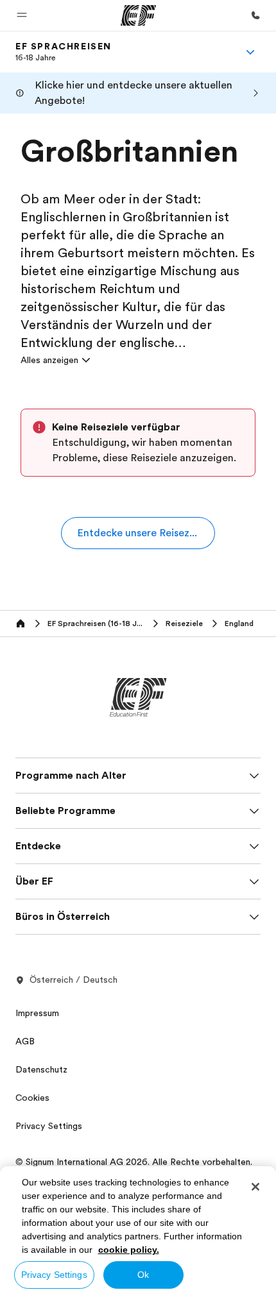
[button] (21, 15)
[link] (63, 52)
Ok (143, 1274)
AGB (25, 1041)
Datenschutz (41, 1069)
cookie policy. (128, 1249)
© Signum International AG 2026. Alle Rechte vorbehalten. (133, 1162)
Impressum (37, 1013)
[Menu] (250, 52)
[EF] (138, 15)
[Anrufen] (255, 15)
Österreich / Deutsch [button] (73, 979)
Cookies (32, 1097)
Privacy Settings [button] (48, 1126)
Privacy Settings (54, 1274)
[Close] (255, 1187)
